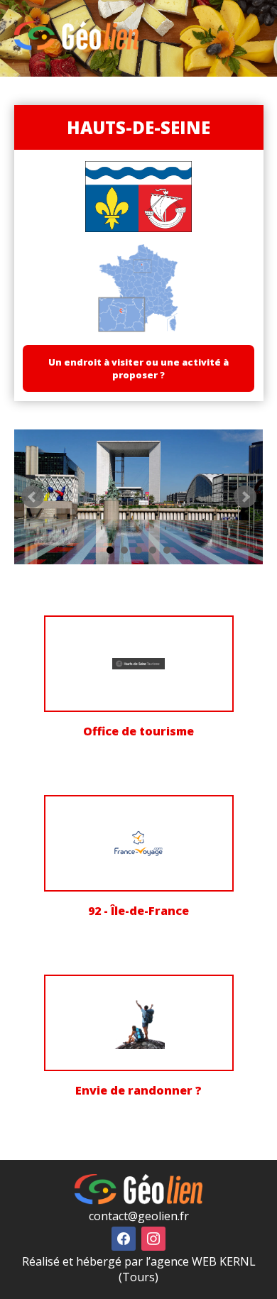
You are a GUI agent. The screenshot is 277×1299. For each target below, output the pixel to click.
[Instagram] (153, 1237)
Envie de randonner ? (138, 1090)
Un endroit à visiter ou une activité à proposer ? (138, 368)
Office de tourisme (138, 731)
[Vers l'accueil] (76, 46)
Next (245, 497)
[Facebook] (124, 1237)
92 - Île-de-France (138, 911)
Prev (32, 497)
